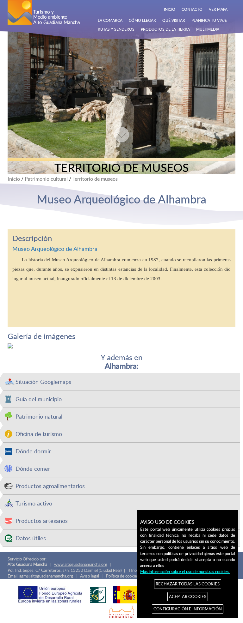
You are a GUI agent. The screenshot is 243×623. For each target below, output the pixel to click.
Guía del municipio (39, 399)
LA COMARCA (110, 20)
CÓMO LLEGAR (142, 20)
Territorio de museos (95, 178)
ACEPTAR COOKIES (187, 596)
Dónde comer (33, 468)
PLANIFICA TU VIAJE (209, 20)
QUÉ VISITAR (173, 20)
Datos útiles (31, 538)
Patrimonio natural (39, 416)
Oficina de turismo (39, 434)
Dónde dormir (33, 451)
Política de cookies (122, 576)
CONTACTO (192, 9)
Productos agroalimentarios (50, 486)
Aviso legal (89, 576)
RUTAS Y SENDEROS (116, 29)
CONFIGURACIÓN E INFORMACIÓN (187, 609)
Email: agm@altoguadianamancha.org (40, 576)
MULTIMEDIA (207, 29)
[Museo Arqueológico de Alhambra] (121, 345)
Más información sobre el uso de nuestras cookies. (185, 571)
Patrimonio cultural (46, 178)
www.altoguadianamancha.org (80, 564)
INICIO (169, 9)
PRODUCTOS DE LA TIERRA (165, 29)
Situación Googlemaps (43, 381)
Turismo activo (34, 503)
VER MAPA (218, 9)
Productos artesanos (42, 520)
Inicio (14, 178)
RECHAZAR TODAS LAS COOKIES (188, 584)
